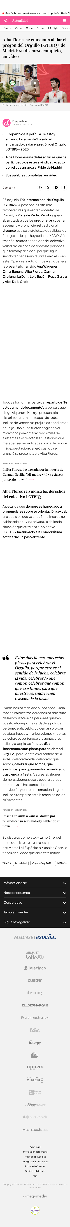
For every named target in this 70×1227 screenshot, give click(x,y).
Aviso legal (35, 1147)
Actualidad (20, 20)
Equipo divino (20, 121)
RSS (35, 1176)
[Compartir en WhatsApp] (40, 187)
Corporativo (13, 902)
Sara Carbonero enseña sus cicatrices (25, 13)
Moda (29, 28)
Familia (7, 28)
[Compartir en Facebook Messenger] (56, 187)
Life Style (53, 28)
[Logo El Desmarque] (35, 1005)
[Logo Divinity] (35, 992)
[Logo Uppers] (35, 1067)
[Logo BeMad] (35, 1055)
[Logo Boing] (35, 1030)
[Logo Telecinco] (35, 968)
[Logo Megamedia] (37, 1196)
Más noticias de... (17, 883)
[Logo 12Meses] (35, 1092)
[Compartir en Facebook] (64, 187)
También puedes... (17, 912)
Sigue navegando (17, 922)
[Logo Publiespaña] (35, 1117)
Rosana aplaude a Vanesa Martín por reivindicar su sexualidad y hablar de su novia (31, 821)
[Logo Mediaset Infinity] (35, 955)
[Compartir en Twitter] (48, 187)
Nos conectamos (17, 892)
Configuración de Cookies (35, 1161)
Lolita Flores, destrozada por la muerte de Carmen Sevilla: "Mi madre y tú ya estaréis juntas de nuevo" (33, 474)
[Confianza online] (35, 1213)
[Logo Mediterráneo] (35, 1129)
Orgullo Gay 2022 (41, 863)
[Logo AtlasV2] (35, 1105)
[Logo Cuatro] (35, 980)
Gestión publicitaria (35, 1171)
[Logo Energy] (35, 1042)
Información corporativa (35, 1151)
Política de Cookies (35, 1166)
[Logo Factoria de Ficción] (35, 1017)
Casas (18, 28)
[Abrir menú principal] (64, 20)
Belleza (40, 28)
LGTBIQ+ (62, 863)
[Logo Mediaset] (35, 939)
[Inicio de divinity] (5, 20)
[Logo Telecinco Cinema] (35, 1080)
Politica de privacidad (35, 1156)
